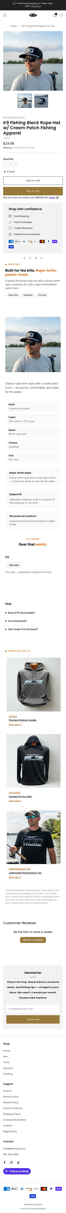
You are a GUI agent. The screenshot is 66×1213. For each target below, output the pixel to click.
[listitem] (33, 5)
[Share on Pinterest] (36, 258)
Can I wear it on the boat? (23, 629)
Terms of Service (12, 1108)
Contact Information (14, 1119)
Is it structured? (17, 620)
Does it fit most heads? (21, 612)
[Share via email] (41, 258)
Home (14, 26)
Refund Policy (10, 1102)
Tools (6, 1062)
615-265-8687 (11, 1154)
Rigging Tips (10, 1131)
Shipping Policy (11, 1114)
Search (7, 1091)
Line (5, 1056)
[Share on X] (30, 258)
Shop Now (36, 6)
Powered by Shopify (33, 1204)
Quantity (8, 158)
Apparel (7, 1068)
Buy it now (33, 191)
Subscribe (33, 1019)
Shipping (7, 147)
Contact (7, 1125)
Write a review (33, 940)
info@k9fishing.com (14, 1148)
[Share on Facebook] (24, 258)
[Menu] (5, 15)
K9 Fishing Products (14, 117)
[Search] (61, 15)
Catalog (7, 1074)
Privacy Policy (11, 1096)
